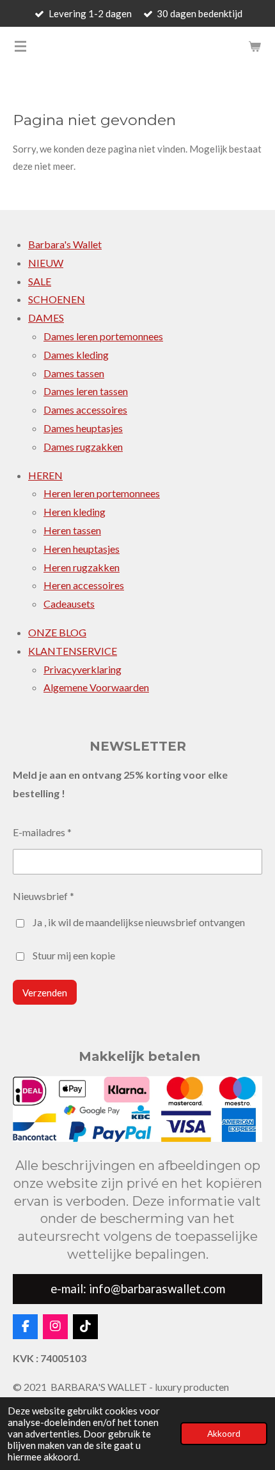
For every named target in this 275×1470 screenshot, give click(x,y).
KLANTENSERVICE (72, 651)
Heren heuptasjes (81, 549)
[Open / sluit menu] (20, 46)
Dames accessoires (85, 409)
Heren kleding (74, 512)
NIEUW (45, 263)
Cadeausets (69, 603)
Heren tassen (72, 530)
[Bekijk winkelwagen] (254, 46)
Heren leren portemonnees (101, 493)
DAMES (46, 317)
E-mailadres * (42, 832)
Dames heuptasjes (83, 428)
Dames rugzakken (83, 446)
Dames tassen (73, 373)
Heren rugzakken (81, 567)
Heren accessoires (83, 585)
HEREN (45, 475)
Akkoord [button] (223, 1434)
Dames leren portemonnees (103, 336)
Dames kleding (76, 355)
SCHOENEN (56, 299)
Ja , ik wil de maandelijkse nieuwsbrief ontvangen (139, 922)
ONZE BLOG (57, 632)
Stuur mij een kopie (74, 955)
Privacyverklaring (82, 669)
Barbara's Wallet (65, 244)
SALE (39, 281)
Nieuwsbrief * (43, 896)
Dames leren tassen (85, 391)
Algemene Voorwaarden (96, 687)
